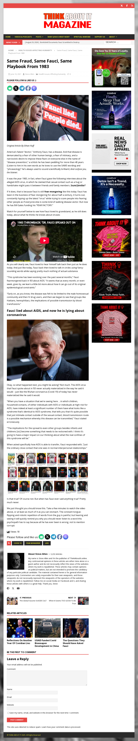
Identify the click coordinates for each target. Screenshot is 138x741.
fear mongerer (33, 543)
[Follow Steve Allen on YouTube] (17, 588)
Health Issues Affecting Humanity (52, 74)
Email (9, 697)
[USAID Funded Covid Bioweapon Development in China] (48, 628)
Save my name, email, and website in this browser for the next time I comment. (44, 712)
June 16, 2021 (16, 74)
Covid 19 (17, 543)
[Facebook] (127, 5)
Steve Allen (29, 74)
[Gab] (132, 5)
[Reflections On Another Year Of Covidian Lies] (20, 628)
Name (9, 689)
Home (8, 37)
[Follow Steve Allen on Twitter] (12, 588)
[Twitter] (121, 5)
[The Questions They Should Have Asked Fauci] (76, 628)
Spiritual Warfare (82, 37)
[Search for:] (117, 42)
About (112, 37)
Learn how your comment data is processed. (61, 727)
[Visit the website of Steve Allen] (8, 588)
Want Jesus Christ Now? (59, 37)
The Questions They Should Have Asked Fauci (73, 643)
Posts (38, 37)
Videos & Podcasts (23, 37)
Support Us (100, 37)
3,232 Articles (56, 554)
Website (10, 705)
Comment (11, 669)
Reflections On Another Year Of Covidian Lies (19, 642)
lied (47, 543)
